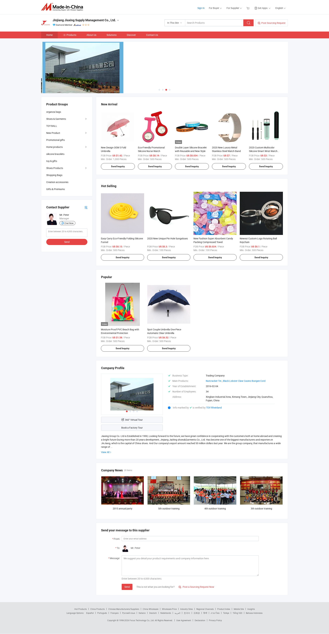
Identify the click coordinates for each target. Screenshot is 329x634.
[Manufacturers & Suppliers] (63, 7)
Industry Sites (186, 609)
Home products (54, 147)
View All (105, 452)
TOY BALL (51, 125)
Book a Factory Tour (132, 427)
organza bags (53, 111)
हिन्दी (205, 613)
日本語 (197, 613)
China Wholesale (150, 609)
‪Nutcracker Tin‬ (213, 380)
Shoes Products (54, 168)
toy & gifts (51, 161)
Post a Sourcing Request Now (196, 586)
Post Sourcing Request (273, 23)
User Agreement (183, 620)
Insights (251, 609)
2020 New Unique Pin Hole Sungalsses (167, 238)
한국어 (187, 613)
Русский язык (128, 613)
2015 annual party (122, 508)
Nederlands (165, 613)
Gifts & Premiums (55, 189)
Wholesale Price (169, 609)
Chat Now (69, 223)
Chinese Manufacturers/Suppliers (123, 609)
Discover (131, 34)
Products (71, 34)
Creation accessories (57, 182)
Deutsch (153, 613)
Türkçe (226, 613)
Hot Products (80, 609)
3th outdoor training (261, 508)
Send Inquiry (118, 166)
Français (115, 613)
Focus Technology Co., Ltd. (142, 620)
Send (127, 586)
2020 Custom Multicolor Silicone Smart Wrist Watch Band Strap (263, 151)
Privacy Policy (215, 620)
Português (102, 613)
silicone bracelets (55, 154)
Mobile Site (239, 609)
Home (49, 34)
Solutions (112, 34)
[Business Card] (86, 207)
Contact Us (152, 34)
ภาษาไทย (215, 613)
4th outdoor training (215, 508)
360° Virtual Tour (134, 419)
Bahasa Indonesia (254, 613)
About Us (91, 34)
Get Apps (262, 8)
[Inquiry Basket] (248, 8)
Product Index (223, 609)
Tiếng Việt (237, 613)
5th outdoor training (169, 508)
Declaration (200, 620)
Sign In (201, 8)
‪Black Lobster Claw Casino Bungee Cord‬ (244, 380)
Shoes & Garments (56, 118)
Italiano (142, 613)
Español (90, 613)
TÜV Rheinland (214, 407)
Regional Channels (205, 609)
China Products (97, 609)
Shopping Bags (54, 175)
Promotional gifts (55, 140)
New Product (53, 133)
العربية (177, 613)
